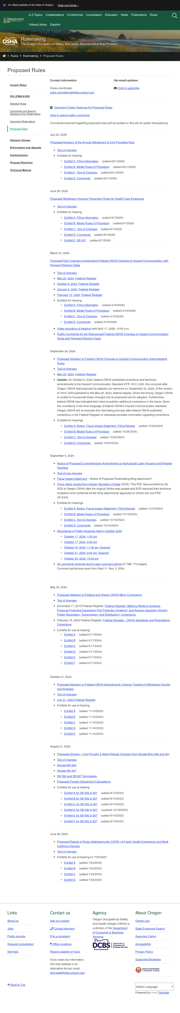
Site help (12, 952)
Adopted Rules (18, 103)
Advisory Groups (20, 140)
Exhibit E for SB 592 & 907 (80, 815)
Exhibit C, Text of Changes (80, 172)
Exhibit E (69, 657)
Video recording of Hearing (74, 329)
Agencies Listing (145, 936)
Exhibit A (69, 634)
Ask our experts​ (59, 921)
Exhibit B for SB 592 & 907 (80, 798)
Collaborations (55, 15)
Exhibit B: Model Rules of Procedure (86, 431)
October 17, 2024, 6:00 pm (80, 542)
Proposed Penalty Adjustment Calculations (84, 782)
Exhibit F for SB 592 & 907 (80, 821)
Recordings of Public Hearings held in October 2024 (89, 531)
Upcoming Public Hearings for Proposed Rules (83, 107)
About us (12, 921)
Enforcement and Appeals (25, 147)
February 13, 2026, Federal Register (79, 295)
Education (111, 15)
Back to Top (17, 985)
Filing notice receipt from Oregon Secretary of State (89, 484)
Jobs (10, 928)
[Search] (174, 16)
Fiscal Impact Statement (72, 479)
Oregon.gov (142, 921)
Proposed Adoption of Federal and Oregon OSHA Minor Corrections (99, 595)
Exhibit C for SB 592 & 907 (81, 804)
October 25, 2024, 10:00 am (81, 558)
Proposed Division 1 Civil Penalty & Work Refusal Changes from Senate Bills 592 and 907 (113, 754)
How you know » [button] (68, 5)
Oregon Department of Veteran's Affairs (147, 970)
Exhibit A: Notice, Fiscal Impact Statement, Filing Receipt (99, 426)
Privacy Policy (144, 952)
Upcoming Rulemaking (22, 121)
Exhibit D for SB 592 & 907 (81, 810)
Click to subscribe (128, 88)
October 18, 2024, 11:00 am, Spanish (87, 547)
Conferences (75, 15)
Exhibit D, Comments (77, 178)
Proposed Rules (19, 129)
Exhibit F (69, 663)
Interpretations (19, 155)
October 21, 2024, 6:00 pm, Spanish (86, 553)
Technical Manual (20, 170)
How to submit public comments (70, 115)
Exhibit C (70, 646)
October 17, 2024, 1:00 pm (80, 536)
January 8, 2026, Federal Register (78, 289)
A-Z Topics (35, 15)
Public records (16, 936)
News (124, 15)
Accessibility (143, 944)
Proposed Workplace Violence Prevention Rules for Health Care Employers (97, 199)
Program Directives (21, 162)
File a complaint (60, 936)
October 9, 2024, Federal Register (78, 284)
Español (55, 24)
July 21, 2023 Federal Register (76, 700)
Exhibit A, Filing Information (81, 161)
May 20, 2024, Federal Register (76, 278)
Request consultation (20, 944)
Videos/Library (38, 24)
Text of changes (67, 150)
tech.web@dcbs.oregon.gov (67, 973)
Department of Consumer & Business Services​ (110, 932)
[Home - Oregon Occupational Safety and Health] (4, 56)
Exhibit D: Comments (77, 443)
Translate (163, 992)
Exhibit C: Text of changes (80, 437)
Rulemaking (30, 56)
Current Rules (18, 85)
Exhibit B (69, 640)
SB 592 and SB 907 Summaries (77, 776)
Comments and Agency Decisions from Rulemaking (25, 112)
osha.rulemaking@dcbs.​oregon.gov (72, 92)
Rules (153, 15)
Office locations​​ (62, 944)
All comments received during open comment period (89, 564)
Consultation (94, 15)
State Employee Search (150, 928)
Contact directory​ (64, 928)
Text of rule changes (69, 473)
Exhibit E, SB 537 (75, 240)
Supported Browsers (148, 959)
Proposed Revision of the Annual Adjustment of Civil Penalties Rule (92, 142)
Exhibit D (70, 651)
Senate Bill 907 (66, 771)
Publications (139, 15)
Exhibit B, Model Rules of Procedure (86, 167)
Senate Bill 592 (66, 765)
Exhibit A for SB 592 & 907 (80, 793)
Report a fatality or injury (65, 952)
